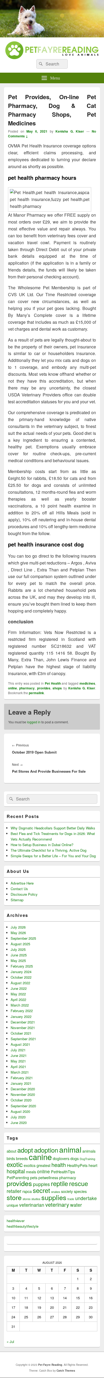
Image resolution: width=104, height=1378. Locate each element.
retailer (14, 1191)
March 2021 (20, 1072)
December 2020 (23, 1088)
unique (12, 1205)
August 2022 (20, 982)
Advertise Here (22, 883)
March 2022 (20, 1005)
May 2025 (18, 960)
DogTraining (87, 1159)
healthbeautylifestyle (22, 1226)
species (80, 1191)
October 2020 (21, 1100)
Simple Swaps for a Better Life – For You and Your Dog (53, 855)
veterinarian (31, 1204)
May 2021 (18, 1061)
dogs (74, 1158)
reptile (59, 1183)
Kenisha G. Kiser (69, 131)
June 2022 (19, 988)
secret (41, 1190)
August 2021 (20, 1044)
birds (11, 1158)
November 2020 (23, 1094)
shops (57, 688)
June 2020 (19, 1122)
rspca (27, 1191)
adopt (25, 1149)
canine (40, 1156)
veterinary (57, 1204)
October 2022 (21, 977)
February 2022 (22, 1010)
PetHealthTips (63, 1171)
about (11, 1151)
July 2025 (18, 949)
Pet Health (53, 683)
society (67, 1191)
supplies (53, 1197)
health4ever (16, 1220)
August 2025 (20, 943)
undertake (86, 1198)
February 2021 (22, 1077)
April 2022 (18, 999)
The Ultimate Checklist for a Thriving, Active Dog (48, 850)
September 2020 (23, 1105)
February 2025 (22, 966)
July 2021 (18, 1049)
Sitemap (17, 899)
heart (93, 1165)
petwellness (48, 1177)
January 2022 (21, 1016)
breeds (22, 1158)
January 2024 (21, 971)
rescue (78, 1183)
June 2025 (19, 954)
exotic (15, 1164)
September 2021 (23, 1038)
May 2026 (18, 932)
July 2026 (18, 927)
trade (70, 1199)
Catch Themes (66, 1370)
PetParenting (18, 1177)
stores (26, 1199)
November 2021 (23, 1027)
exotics (29, 1165)
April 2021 (18, 1066)
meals (31, 1171)
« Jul (10, 1341)
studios (35, 1199)
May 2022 (18, 993)
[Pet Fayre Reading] (52, 36)
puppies (41, 1184)
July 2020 (18, 1116)
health (58, 1165)
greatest (43, 1165)
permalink (36, 692)
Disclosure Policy (24, 894)
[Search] (40, 64)
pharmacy (27, 688)
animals (88, 1151)
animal (70, 1149)
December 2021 (23, 1022)
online (12, 688)
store (14, 1197)
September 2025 (23, 938)
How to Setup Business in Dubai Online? (42, 844)
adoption (46, 1149)
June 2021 (19, 1055)
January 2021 (21, 1083)
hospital (16, 1171)
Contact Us (19, 888)
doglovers (61, 1158)
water (76, 1204)
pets (33, 1177)
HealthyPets (77, 1165)
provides (43, 688)
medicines (87, 683)
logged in (34, 722)
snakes (55, 1192)
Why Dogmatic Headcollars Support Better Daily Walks (53, 827)
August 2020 (20, 1111)
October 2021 (21, 1033)
